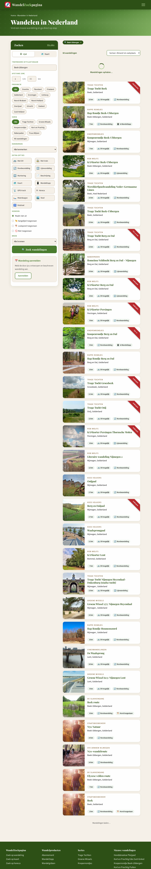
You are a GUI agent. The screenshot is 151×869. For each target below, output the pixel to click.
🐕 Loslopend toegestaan (26, 225)
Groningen (32, 95)
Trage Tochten (27, 122)
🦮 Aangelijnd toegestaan (26, 220)
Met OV (18, 161)
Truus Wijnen (34, 133)
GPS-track (19, 190)
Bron (14, 236)
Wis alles (50, 45)
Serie (14, 117)
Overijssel (18, 106)
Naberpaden (19, 133)
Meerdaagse (20, 198)
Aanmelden (23, 275)
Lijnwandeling (44, 168)
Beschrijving (43, 175)
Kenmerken (17, 144)
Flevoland (38, 89)
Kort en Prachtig (37, 127)
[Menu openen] (143, 5)
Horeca (40, 190)
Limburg (45, 95)
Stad (40, 198)
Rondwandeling (21, 168)
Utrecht (30, 106)
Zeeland (41, 106)
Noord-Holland (37, 100)
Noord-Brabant (20, 100)
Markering (19, 175)
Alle (15, 89)
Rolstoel (18, 205)
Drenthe (25, 89)
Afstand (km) (18, 73)
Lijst (23, 54)
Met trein (42, 161)
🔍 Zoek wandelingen (34, 249)
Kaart (45, 54)
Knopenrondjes (20, 127)
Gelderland (18, 95)
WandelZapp (43, 183)
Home (13, 15)
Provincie (16, 84)
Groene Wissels (44, 122)
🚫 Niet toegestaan (23, 231)
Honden (16, 211)
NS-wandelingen (20, 138)
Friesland (50, 89)
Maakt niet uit (21, 215)
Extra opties (18, 155)
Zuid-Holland (19, 111)
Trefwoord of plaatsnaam (25, 62)
